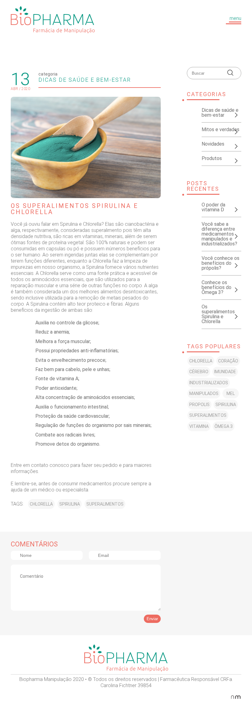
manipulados (204, 393)
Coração (228, 360)
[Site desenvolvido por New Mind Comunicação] (238, 697)
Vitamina (199, 426)
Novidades (213, 144)
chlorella (41, 504)
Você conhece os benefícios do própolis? (220, 263)
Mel (230, 393)
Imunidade (225, 371)
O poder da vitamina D (213, 207)
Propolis (199, 404)
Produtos (212, 158)
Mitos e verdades (220, 129)
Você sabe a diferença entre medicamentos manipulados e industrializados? (219, 234)
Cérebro (198, 371)
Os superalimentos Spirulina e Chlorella (218, 314)
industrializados (208, 382)
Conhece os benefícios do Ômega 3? (216, 287)
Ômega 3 (224, 426)
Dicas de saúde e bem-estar (84, 79)
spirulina (69, 504)
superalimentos (105, 504)
